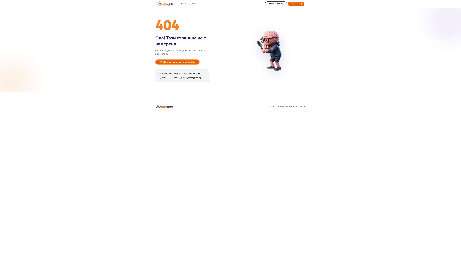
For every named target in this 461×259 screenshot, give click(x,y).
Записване (294, 4)
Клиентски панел (275, 4)
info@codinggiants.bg (192, 77)
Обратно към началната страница (179, 62)
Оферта (183, 4)
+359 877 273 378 (169, 77)
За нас (192, 4)
